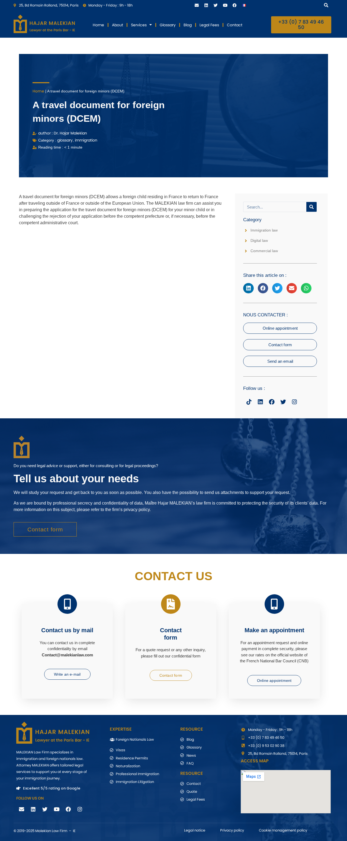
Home (98, 25)
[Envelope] (196, 5)
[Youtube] (225, 5)
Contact (234, 25)
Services (139, 25)
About (117, 25)
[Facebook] (234, 5)
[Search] (327, 5)
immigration (86, 140)
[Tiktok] (249, 401)
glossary (65, 140)
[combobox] (290, 5)
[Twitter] (215, 5)
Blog (188, 25)
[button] (248, 288)
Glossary (168, 25)
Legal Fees (209, 25)
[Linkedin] (206, 5)
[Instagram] (294, 401)
